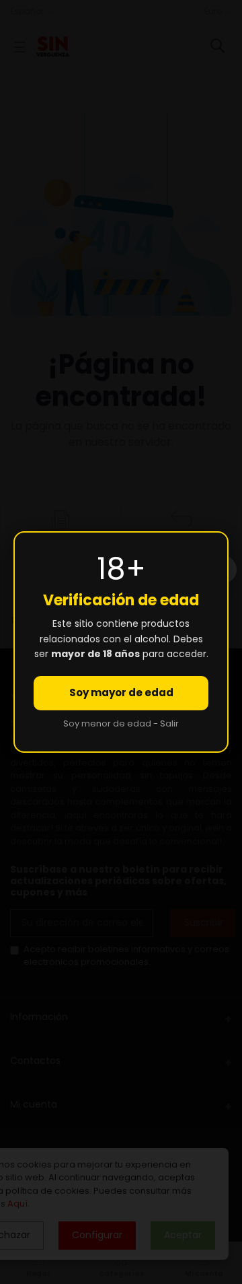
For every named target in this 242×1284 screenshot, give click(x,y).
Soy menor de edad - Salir (121, 723)
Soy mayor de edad (121, 692)
